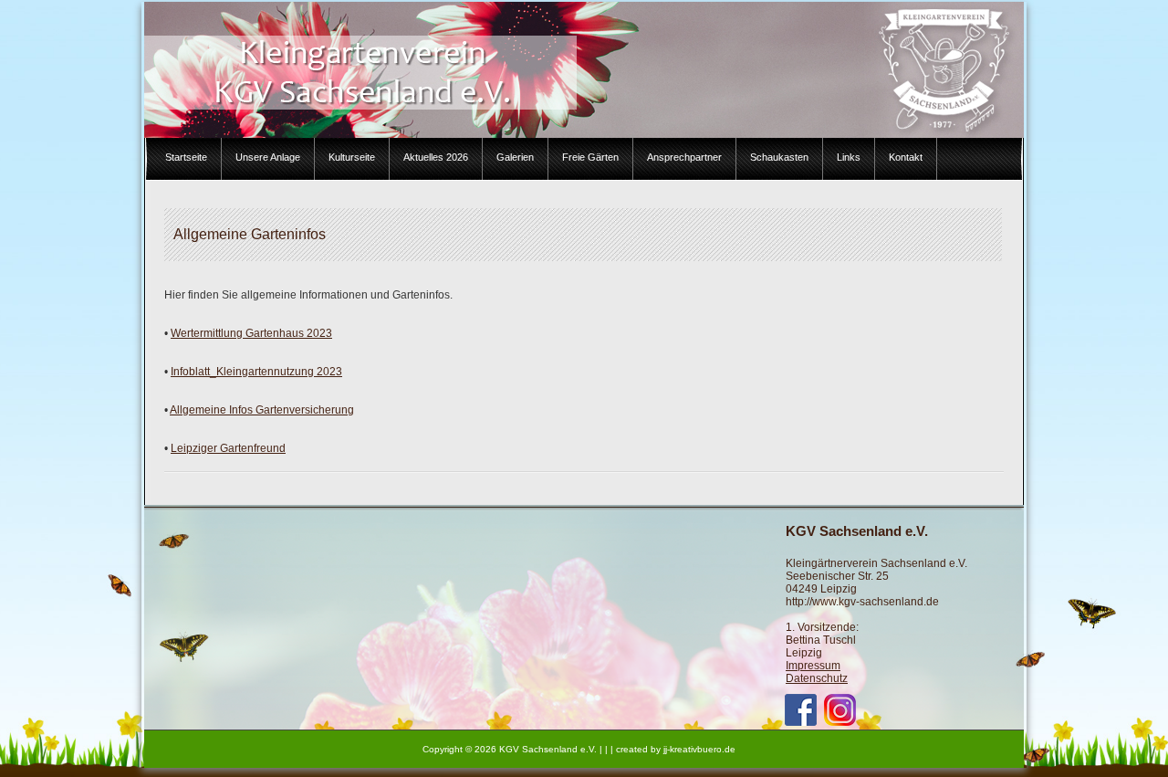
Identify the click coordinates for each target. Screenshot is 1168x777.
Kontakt (906, 157)
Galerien (515, 157)
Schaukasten (779, 157)
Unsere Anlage (267, 157)
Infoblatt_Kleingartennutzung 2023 (256, 371)
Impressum (813, 665)
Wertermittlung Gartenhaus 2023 (251, 333)
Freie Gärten (590, 157)
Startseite (186, 157)
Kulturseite (351, 157)
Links (848, 157)
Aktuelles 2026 (435, 157)
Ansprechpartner (684, 157)
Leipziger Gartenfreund (228, 448)
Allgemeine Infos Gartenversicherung (262, 410)
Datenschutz (817, 678)
